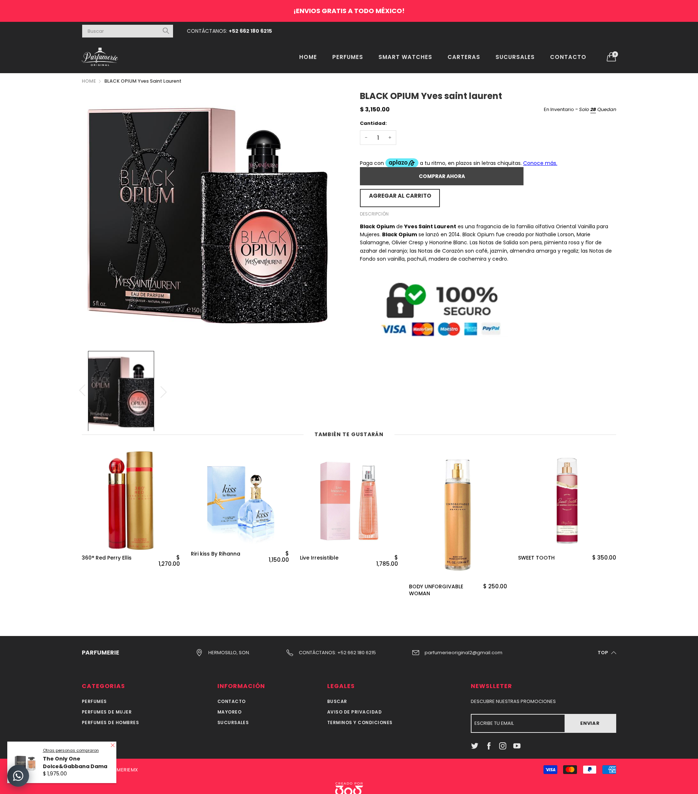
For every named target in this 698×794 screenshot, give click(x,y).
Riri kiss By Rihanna (215, 553)
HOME (308, 57)
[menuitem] (308, 56)
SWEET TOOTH (536, 557)
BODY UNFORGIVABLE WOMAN (436, 590)
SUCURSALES (515, 57)
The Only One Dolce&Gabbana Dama (75, 762)
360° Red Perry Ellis (107, 557)
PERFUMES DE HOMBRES (110, 722)
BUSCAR (337, 701)
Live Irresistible (319, 557)
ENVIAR (590, 723)
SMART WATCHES (405, 57)
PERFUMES (347, 57)
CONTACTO (568, 57)
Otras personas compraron (71, 750)
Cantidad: (373, 123)
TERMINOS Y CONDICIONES (360, 722)
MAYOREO (229, 712)
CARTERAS (464, 57)
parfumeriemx (119, 769)
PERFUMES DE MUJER (107, 712)
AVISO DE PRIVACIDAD (354, 712)
